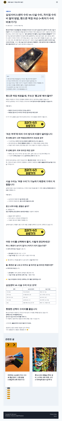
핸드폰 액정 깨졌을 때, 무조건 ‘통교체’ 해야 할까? (22, 79)
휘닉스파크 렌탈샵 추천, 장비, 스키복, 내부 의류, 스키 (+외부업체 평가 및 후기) (44, 377)
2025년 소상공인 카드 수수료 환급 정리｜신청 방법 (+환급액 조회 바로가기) (17, 377)
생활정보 (8, 11)
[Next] (14, 345)
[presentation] (17, 359)
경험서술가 (10, 25)
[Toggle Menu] (57, 2)
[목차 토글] (41, 76)
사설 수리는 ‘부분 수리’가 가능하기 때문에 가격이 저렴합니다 (25, 83)
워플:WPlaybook (20, 415)
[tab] (8, 388)
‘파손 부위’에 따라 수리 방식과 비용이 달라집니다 (22, 81)
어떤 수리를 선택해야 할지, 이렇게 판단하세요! (21, 85)
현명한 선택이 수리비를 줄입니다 (17, 89)
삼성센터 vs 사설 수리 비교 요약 (17, 87)
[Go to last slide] (8, 345)
